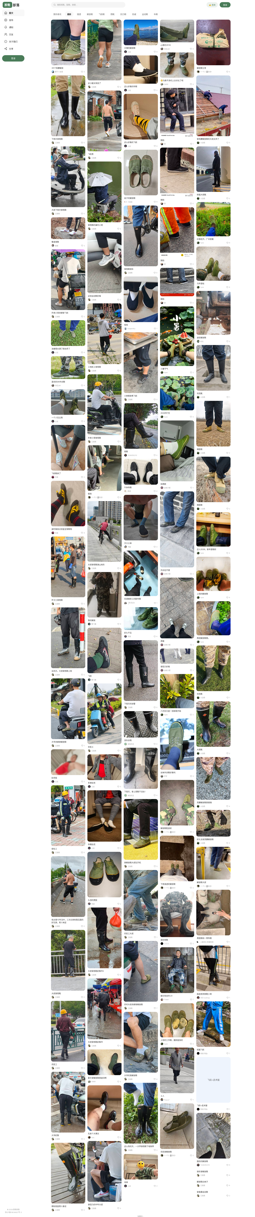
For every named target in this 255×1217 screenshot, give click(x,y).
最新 (69, 14)
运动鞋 (145, 14)
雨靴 (112, 14)
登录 (225, 5)
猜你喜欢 (57, 14)
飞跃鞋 (102, 14)
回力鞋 (123, 14)
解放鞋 (90, 14)
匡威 (134, 14)
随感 (79, 14)
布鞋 (156, 14)
